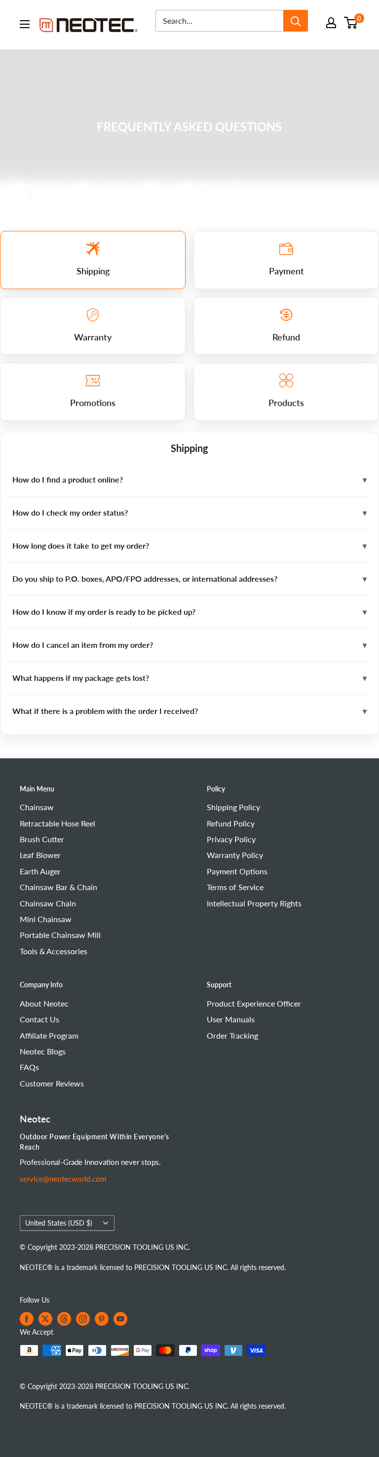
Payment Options (237, 871)
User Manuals (231, 1019)
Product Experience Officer (254, 1003)
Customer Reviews (52, 1083)
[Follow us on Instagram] (83, 1319)
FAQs (29, 1067)
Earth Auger (40, 871)
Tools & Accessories (53, 951)
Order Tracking (232, 1035)
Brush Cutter (42, 839)
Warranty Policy (235, 854)
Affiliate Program (49, 1035)
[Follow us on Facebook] (27, 1319)
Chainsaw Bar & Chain (58, 887)
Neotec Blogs (43, 1051)
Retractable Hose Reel (57, 823)
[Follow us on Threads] (64, 1319)
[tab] (93, 260)
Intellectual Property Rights (254, 903)
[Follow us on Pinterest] (102, 1319)
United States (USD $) (58, 1223)
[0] (351, 23)
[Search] (295, 21)
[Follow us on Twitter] (45, 1319)
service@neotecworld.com (63, 1178)
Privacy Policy (231, 839)
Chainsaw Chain (48, 903)
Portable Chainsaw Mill (60, 934)
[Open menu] (25, 24)
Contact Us (39, 1019)
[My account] (331, 22)
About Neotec (44, 1003)
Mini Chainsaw (46, 919)
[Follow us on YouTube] (120, 1319)
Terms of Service (235, 887)
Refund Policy (231, 823)
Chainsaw (37, 807)
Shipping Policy (233, 807)
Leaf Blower (40, 854)
